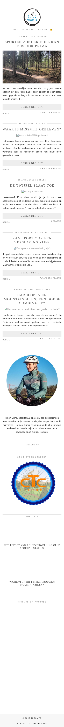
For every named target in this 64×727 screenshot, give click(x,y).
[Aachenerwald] (32, 692)
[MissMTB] (32, 13)
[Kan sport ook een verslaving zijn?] (32, 248)
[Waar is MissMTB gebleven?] (32, 135)
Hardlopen (43, 289)
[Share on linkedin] (18, 113)
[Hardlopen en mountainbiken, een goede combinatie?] (32, 309)
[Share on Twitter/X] (15, 113)
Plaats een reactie (50, 112)
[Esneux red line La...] (32, 621)
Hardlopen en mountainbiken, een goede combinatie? (32, 299)
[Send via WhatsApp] (16, 113)
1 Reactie (56, 221)
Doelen (42, 36)
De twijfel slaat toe (32, 185)
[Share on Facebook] (13, 113)
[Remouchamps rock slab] (32, 657)
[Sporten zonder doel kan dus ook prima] (32, 82)
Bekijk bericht (32, 107)
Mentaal (44, 233)
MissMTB (36, 718)
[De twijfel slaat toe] (32, 191)
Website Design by (32, 723)
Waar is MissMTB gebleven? (32, 129)
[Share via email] (11, 113)
